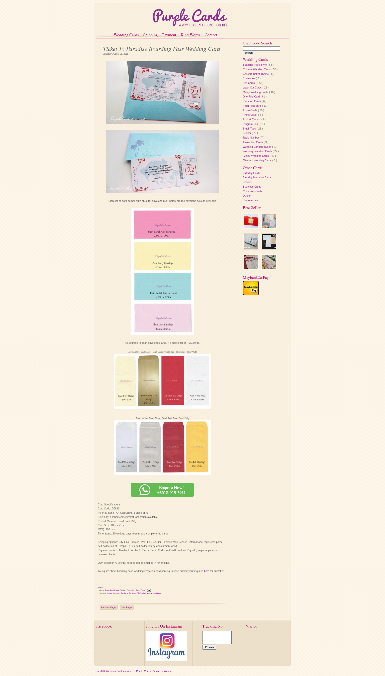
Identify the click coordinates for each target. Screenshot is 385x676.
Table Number (251, 137)
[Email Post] (148, 590)
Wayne (168, 671)
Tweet (100, 587)
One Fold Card (251, 96)
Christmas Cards (252, 191)
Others (247, 195)
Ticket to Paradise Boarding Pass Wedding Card (161, 48)
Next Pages (126, 607)
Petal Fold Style (252, 105)
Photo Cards (250, 110)
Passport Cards (252, 101)
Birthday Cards (251, 173)
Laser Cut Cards (252, 87)
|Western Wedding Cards (257, 160)
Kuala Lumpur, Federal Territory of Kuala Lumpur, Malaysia (134, 593)
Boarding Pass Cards (115, 590)
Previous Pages (109, 607)
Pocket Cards (251, 119)
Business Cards (252, 186)
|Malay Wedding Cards (256, 155)
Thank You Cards (253, 142)
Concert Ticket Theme (256, 73)
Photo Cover (250, 114)
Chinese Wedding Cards (257, 69)
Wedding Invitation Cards (258, 151)
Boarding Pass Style (136, 590)
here (206, 571)
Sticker (247, 133)
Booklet (247, 182)
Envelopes (249, 78)
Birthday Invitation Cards (257, 177)
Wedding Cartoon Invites (257, 146)
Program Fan (251, 124)
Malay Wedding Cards (256, 92)
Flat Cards (249, 82)
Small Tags (250, 128)
